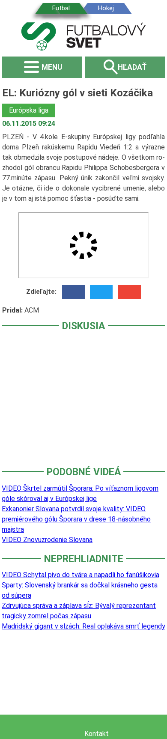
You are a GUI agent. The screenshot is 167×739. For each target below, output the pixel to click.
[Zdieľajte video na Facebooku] (73, 292)
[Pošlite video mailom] (129, 292)
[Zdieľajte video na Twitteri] (101, 292)
